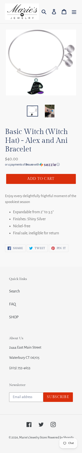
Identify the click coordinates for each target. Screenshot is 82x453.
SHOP (13, 317)
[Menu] (74, 11)
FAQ (12, 304)
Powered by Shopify (61, 437)
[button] (41, 165)
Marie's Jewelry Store (33, 437)
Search (14, 291)
